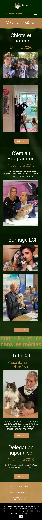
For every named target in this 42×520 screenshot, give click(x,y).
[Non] (39, 511)
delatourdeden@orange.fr (19, 492)
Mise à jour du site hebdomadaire (19, 498)
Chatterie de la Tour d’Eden (20, 487)
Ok (21, 516)
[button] (6, 65)
